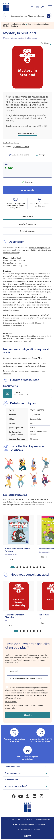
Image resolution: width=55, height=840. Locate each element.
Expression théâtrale (21, 146)
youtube (21, 796)
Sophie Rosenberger (11, 143)
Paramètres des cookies (30, 829)
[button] (27, 67)
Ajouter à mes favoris (20, 155)
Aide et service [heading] (11, 780)
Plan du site (15, 819)
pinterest (27, 796)
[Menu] (50, 6)
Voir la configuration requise (38, 432)
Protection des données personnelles (30, 824)
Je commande (27, 190)
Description (27, 216)
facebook (14, 796)
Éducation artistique (41, 24)
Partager (42, 155)
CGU (31, 819)
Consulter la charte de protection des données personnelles (24, 706)
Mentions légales (43, 819)
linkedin (34, 796)
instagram (41, 796)
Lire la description (26, 133)
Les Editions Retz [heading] (12, 767)
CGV (25, 819)
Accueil (6, 24)
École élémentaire (18, 24)
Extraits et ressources (27, 224)
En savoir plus (11, 701)
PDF (7, 164)
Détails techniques (27, 231)
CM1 (29, 24)
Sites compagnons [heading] (13, 773)
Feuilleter (45, 43)
